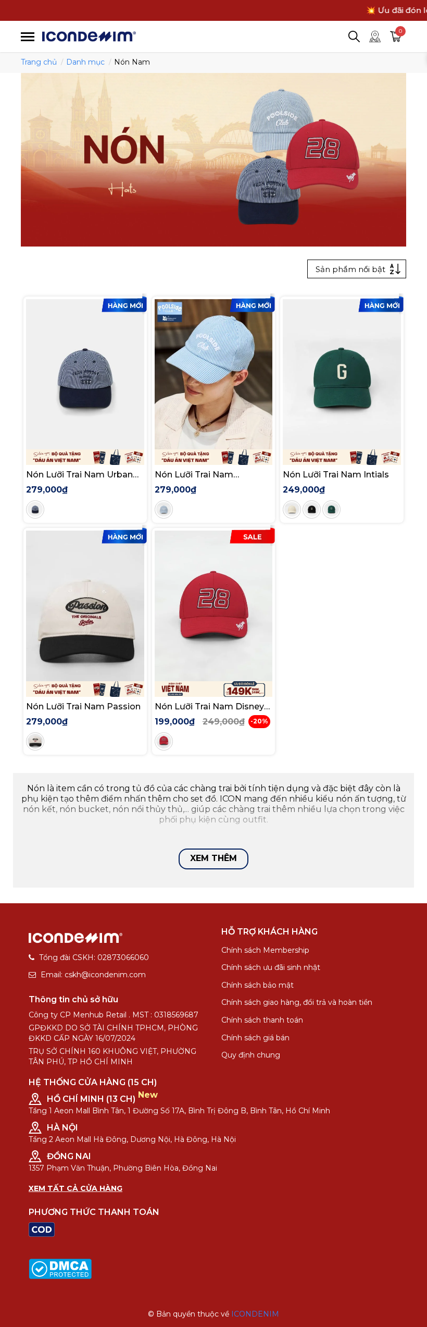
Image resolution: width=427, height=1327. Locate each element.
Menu (27, 36)
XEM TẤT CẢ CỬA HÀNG (75, 1188)
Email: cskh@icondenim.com (93, 974)
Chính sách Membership (265, 950)
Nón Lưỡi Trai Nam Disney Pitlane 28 (209, 706)
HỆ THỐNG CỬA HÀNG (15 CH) (93, 1082)
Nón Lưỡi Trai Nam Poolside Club (194, 475)
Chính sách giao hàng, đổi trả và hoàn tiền (296, 1002)
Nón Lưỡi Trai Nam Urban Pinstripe (79, 475)
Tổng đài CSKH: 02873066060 (94, 957)
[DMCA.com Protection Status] (60, 1268)
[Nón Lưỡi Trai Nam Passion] (85, 606)
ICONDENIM (255, 1314)
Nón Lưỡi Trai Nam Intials (336, 475)
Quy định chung (250, 1055)
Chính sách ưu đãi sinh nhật (270, 967)
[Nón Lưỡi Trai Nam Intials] (342, 374)
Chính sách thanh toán (262, 1020)
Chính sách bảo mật (257, 985)
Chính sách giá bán (255, 1037)
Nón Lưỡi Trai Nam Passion (83, 706)
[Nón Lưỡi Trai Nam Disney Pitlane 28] (214, 606)
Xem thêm (213, 858)
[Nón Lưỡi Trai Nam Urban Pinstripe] (85, 374)
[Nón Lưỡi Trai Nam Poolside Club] (214, 374)
